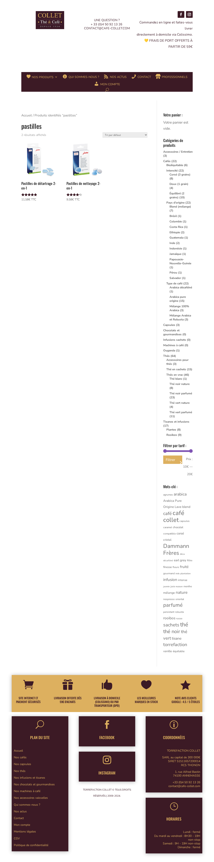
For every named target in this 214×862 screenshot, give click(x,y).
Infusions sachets (174, 340)
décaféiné (168, 560)
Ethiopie (174, 232)
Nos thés (19, 771)
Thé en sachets (176, 369)
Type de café (174, 283)
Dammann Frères (176, 549)
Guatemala (176, 238)
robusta (179, 612)
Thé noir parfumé (180, 393)
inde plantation (183, 573)
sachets (171, 625)
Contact (19, 818)
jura (173, 586)
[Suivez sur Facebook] (181, 14)
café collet (173, 516)
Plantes (171, 430)
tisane (176, 638)
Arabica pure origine (177, 299)
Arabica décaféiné (180, 287)
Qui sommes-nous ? (27, 805)
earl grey (180, 560)
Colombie (175, 221)
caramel (167, 527)
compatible (169, 533)
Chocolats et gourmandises (172, 332)
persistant (168, 612)
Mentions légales (25, 832)
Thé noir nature (179, 384)
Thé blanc (175, 379)
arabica (180, 494)
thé (184, 624)
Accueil (26, 115)
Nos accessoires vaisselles (31, 798)
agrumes (168, 494)
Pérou (173, 273)
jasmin (166, 586)
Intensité (172, 171)
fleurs (176, 567)
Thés (166, 356)
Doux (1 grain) (178, 184)
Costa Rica (176, 227)
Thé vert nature (179, 403)
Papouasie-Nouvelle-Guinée (180, 261)
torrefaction (175, 644)
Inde (172, 243)
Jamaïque (175, 254)
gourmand (169, 573)
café (167, 513)
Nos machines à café (27, 791)
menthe (187, 586)
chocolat (178, 527)
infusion (170, 579)
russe (179, 618)
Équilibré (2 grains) (176, 195)
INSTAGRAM (106, 773)
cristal (167, 540)
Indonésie (175, 248)
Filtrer (170, 459)
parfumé (173, 605)
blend (186, 507)
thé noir (171, 631)
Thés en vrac (174, 375)
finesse (167, 567)
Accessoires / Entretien (178, 152)
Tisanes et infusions (176, 422)
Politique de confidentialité (31, 845)
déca (182, 554)
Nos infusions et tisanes (29, 778)
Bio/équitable (174, 165)
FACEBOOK (107, 737)
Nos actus (20, 811)
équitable (179, 651)
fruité (184, 566)
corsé (180, 533)
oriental (180, 599)
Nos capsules (22, 764)
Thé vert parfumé (180, 412)
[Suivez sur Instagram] (189, 14)
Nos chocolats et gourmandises (34, 784)
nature (181, 592)
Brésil (173, 216)
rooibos (169, 618)
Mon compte (22, 825)
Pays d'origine (175, 203)
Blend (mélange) (180, 207)
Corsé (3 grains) (179, 175)
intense (182, 580)
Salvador (175, 278)
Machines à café (173, 345)
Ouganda (169, 350)
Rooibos (171, 435)
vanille (167, 651)
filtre (189, 560)
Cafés (167, 161)
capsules (185, 521)
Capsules (169, 325)
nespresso (169, 599)
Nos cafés (20, 757)
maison (179, 586)
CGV (17, 838)
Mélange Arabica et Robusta (180, 317)
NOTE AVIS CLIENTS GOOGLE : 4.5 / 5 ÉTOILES (186, 700)
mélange (169, 593)
